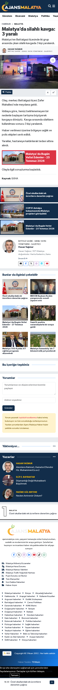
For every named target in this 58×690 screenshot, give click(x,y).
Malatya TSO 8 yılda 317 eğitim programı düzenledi (14, 351)
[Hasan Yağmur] (9, 246)
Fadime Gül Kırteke (26, 492)
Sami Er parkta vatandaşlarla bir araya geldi (42, 324)
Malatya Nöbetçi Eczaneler (18, 563)
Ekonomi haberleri (30, 618)
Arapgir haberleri (27, 596)
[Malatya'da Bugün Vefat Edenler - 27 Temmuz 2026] (15, 313)
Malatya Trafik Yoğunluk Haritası (20, 573)
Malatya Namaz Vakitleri (17, 570)
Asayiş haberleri (36, 637)
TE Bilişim (36, 662)
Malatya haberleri (13, 593)
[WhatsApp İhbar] (44, 555)
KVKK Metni (31, 606)
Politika (45, 16)
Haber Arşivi (11, 585)
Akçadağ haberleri (43, 593)
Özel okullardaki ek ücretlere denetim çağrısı (33, 513)
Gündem (7, 16)
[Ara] (49, 6)
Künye (28, 593)
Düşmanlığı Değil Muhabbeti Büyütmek (31, 482)
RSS (8, 653)
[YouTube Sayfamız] (46, 263)
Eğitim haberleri (32, 631)
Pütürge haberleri (13, 624)
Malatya (33, 16)
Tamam (14, 675)
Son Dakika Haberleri (15, 582)
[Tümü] (54, 446)
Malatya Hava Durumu (16, 566)
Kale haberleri (11, 618)
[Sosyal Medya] (20, 263)
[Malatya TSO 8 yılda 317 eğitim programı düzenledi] (15, 339)
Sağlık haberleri (32, 624)
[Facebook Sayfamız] (26, 263)
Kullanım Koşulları (47, 596)
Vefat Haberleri (12, 634)
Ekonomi (20, 16)
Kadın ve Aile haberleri (15, 637)
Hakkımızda (10, 596)
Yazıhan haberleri (13, 627)
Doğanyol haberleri (13, 612)
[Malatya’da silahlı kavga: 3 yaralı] (29, 72)
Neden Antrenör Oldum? (29, 496)
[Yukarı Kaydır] (52, 682)
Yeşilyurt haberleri (13, 631)
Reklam (30, 612)
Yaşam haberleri (32, 627)
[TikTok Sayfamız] (39, 555)
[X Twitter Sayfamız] (31, 263)
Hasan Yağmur (26, 247)
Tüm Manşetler (13, 579)
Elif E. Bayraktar (25, 477)
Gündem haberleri (35, 615)
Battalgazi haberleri (14, 602)
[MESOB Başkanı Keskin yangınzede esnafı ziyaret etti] (43, 286)
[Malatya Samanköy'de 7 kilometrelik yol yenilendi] (43, 339)
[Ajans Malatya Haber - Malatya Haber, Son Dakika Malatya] (21, 6)
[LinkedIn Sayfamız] (41, 263)
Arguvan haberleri (13, 599)
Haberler (6, 24)
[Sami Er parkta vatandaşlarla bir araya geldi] (43, 313)
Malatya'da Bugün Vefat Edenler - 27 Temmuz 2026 (14, 324)
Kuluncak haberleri (13, 621)
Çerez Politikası (34, 602)
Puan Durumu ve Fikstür (16, 576)
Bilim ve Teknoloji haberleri (35, 634)
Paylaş (8, 92)
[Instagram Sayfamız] (36, 263)
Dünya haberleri (29, 640)
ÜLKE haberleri (11, 640)
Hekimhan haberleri (13, 615)
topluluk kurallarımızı (28, 418)
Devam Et (22, 258)
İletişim (31, 609)
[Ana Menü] (53, 6)
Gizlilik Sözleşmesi (33, 599)
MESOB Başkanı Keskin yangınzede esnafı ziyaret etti (41, 298)
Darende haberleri (13, 606)
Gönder (8, 408)
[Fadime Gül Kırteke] (8, 494)
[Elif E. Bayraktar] (8, 480)
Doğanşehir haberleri (14, 609)
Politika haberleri (33, 621)
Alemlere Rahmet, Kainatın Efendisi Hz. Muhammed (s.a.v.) (34, 468)
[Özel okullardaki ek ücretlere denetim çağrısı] (15, 286)
